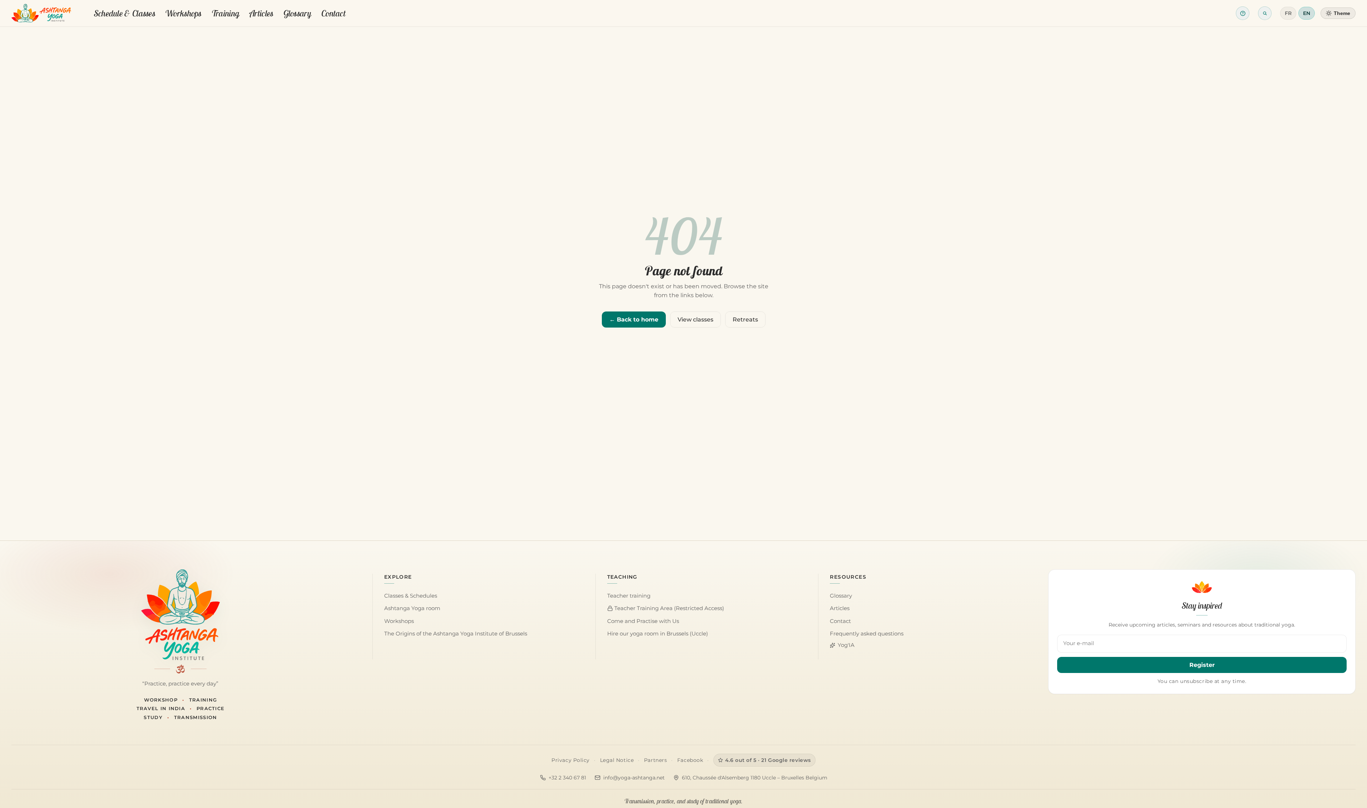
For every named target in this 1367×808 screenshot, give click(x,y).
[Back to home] (41, 13)
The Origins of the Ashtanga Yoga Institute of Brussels (455, 633)
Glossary (297, 13)
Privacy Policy (570, 760)
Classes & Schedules (410, 596)
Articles (261, 13)
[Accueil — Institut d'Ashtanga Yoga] (180, 614)
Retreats (745, 319)
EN (1306, 13)
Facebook (690, 760)
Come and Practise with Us (643, 621)
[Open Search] (1265, 13)
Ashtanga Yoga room (412, 608)
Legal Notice (617, 760)
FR (1288, 13)
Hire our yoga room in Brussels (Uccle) (657, 633)
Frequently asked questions (866, 633)
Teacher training (628, 596)
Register (1202, 665)
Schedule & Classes (124, 13)
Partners (655, 760)
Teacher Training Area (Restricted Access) (668, 608)
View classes (695, 319)
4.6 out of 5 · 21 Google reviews (768, 760)
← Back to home (633, 319)
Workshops (183, 13)
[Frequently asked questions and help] (1242, 13)
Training (225, 13)
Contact (333, 13)
